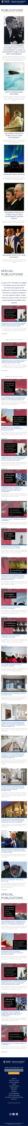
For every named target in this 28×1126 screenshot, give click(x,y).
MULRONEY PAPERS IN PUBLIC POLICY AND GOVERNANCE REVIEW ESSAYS (14, 215)
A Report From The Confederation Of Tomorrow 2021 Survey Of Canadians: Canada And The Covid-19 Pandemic (12, 821)
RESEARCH (14, 1088)
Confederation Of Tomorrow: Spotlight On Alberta (10, 607)
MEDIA (14, 1084)
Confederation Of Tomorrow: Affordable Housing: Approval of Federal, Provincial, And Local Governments (11, 489)
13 (18, 339)
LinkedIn (17, 1114)
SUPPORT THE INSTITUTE (14, 1103)
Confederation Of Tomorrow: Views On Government (13, 520)
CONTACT (14, 1099)
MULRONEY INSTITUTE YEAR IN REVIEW (14, 256)
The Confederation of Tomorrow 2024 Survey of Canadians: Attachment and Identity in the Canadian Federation (13, 398)
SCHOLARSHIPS (14, 1093)
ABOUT (14, 1078)
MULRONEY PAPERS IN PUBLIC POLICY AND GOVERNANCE (14, 136)
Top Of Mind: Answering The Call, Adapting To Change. (11, 665)
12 (17, 339)
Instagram (10, 1114)
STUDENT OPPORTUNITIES (14, 1097)
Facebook (13, 1114)
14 (19, 339)
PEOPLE (14, 1091)
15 (20, 339)
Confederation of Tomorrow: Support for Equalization (13, 694)
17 (22, 339)
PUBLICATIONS (14, 1086)
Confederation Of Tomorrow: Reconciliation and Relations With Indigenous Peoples (12, 429)
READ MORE (4, 333)
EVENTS (14, 1090)
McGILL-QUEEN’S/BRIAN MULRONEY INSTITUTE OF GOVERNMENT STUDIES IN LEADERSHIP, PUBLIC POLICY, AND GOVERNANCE (14, 50)
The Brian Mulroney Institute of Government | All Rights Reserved (15, 1124)
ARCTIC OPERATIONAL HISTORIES (14, 93)
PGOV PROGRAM (14, 1095)
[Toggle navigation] (3, 4)
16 (21, 339)
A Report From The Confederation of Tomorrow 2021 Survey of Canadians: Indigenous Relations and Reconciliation (12, 788)
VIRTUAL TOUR (14, 1080)
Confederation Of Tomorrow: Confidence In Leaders (10, 636)
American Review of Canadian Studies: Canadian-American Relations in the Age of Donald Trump (13, 851)
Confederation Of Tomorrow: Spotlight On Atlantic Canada (10, 547)
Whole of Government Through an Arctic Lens (12, 880)
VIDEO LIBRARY (14, 1082)
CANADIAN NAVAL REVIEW (14, 174)
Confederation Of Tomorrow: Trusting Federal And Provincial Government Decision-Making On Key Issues (13, 325)
